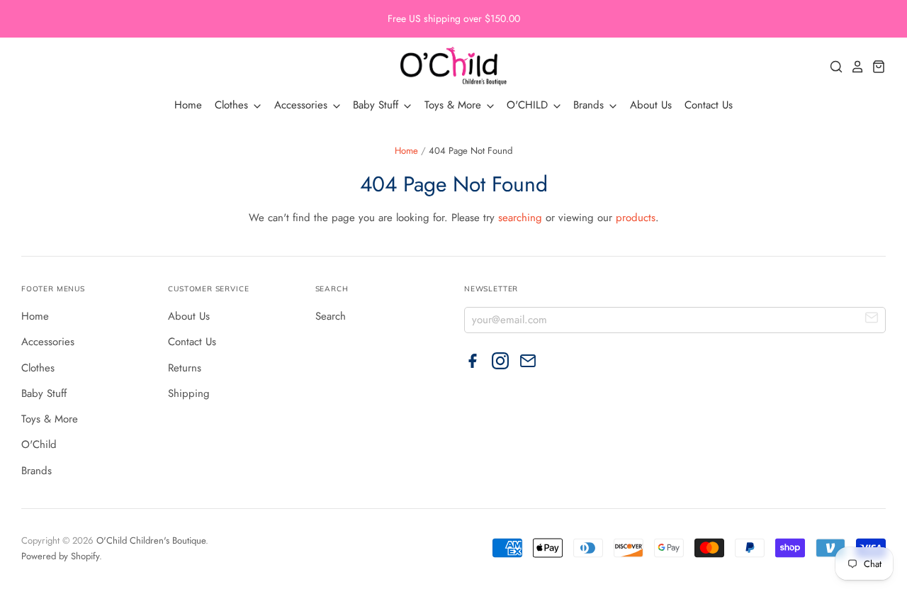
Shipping (189, 393)
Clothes (233, 105)
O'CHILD (529, 105)
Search (330, 316)
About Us (651, 105)
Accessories (302, 105)
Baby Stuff (377, 105)
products (635, 217)
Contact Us (709, 105)
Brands (590, 105)
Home (188, 105)
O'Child (39, 444)
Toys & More (454, 105)
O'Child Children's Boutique (150, 540)
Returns (184, 368)
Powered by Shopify (60, 556)
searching (520, 217)
